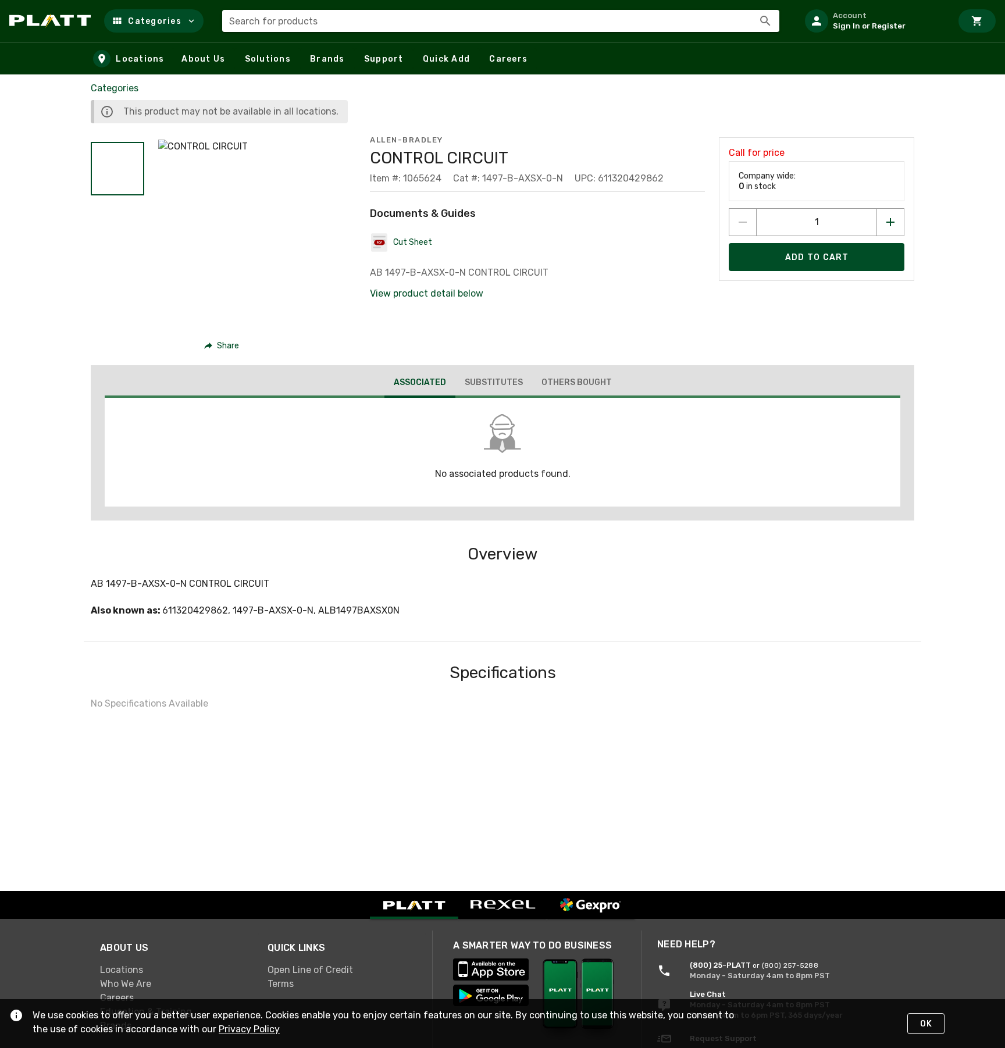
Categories (114, 88)
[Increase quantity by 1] (890, 222)
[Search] (765, 21)
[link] (174, 970)
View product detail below (426, 293)
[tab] (419, 384)
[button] (154, 21)
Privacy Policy (249, 1029)
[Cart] (977, 21)
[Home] (52, 21)
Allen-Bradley (406, 140)
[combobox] (500, 21)
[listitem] (873, 20)
